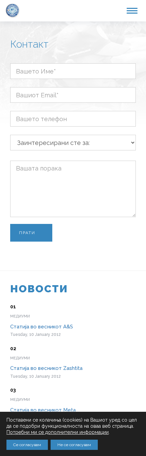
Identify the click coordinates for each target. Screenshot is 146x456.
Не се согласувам (74, 444)
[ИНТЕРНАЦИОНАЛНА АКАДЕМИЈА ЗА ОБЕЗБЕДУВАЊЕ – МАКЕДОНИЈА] (12, 9)
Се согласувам (27, 444)
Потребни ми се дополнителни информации (57, 432)
